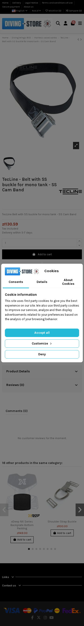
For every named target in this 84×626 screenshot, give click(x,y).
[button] (29, 549)
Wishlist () (55, 10)
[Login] (65, 23)
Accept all (42, 333)
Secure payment (11, 6)
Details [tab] (42, 282)
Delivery (16, 2)
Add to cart (45, 254)
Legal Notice (31, 2)
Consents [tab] (16, 282)
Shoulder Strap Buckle (62, 521)
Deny (42, 354)
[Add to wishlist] (36, 477)
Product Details (18, 371)
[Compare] (36, 485)
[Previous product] (78, 39)
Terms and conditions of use (57, 2)
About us (29, 6)
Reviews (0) (15, 385)
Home (5, 2)
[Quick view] (36, 493)
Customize (40, 343)
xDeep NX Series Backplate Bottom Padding (22, 525)
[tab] (42, 372)
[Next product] (81, 39)
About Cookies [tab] (68, 282)
